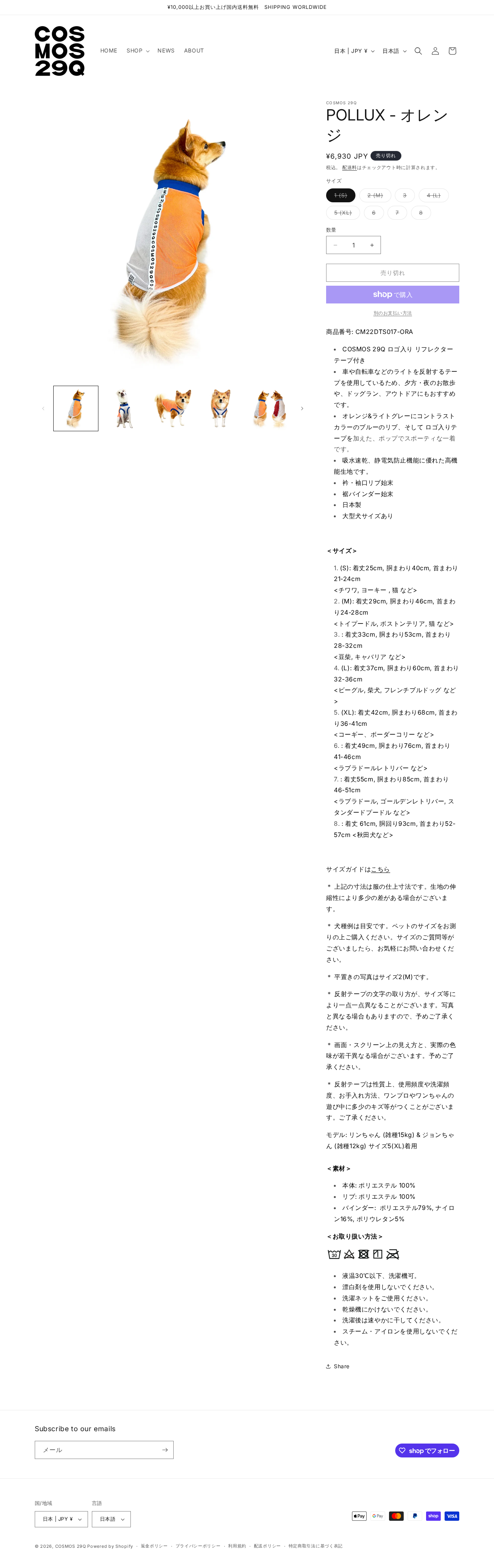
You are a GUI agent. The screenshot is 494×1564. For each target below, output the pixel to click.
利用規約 (237, 1546)
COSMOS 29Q (70, 1546)
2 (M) (378, 196)
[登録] (164, 1450)
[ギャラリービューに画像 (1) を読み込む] (76, 408)
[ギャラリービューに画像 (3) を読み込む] (173, 408)
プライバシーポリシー (198, 1546)
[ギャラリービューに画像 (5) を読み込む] (269, 408)
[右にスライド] (302, 408)
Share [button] (342, 1366)
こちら (380, 869)
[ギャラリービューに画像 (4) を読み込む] (221, 408)
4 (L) (436, 196)
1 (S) (343, 196)
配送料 (349, 167)
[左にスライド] (43, 408)
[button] (137, 50)
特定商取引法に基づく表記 (316, 1546)
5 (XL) (345, 214)
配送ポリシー (267, 1546)
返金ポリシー (154, 1546)
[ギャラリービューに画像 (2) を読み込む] (124, 408)
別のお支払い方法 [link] (393, 313)
